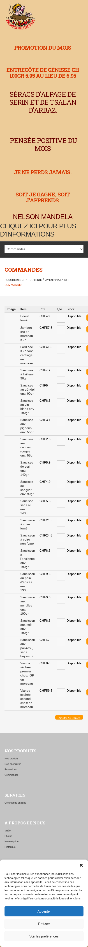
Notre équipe (12, 841)
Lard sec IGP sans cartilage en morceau (26, 355)
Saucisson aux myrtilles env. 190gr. (27, 605)
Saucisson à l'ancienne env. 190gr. (27, 559)
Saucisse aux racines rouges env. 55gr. (27, 447)
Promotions (11, 769)
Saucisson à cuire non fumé (27, 539)
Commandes (12, 774)
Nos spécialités (13, 764)
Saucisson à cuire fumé (27, 524)
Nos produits (12, 758)
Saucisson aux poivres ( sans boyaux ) (27, 648)
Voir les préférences (44, 936)
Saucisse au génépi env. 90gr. (27, 389)
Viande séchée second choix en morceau (26, 699)
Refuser (44, 924)
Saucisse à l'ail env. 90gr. (27, 374)
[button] (81, 865)
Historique (10, 847)
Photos (8, 836)
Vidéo (8, 830)
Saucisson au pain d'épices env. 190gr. (27, 582)
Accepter (44, 911)
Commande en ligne (15, 802)
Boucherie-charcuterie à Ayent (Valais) (36, 280)
